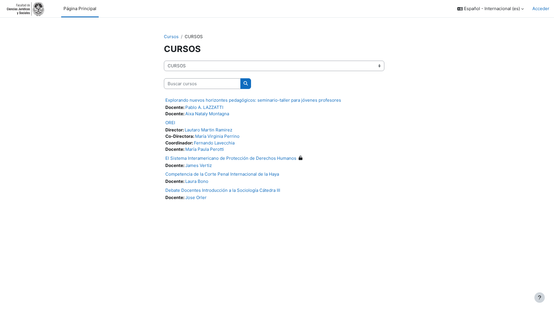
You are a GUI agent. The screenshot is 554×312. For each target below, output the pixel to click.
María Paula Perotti (204, 149)
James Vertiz (198, 165)
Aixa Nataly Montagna (207, 113)
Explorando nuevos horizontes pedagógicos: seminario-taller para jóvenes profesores (253, 100)
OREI (170, 122)
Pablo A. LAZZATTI (204, 107)
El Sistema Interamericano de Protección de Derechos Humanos (230, 158)
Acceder (540, 8)
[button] (490, 8)
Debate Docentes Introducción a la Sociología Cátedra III (222, 190)
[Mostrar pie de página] (539, 297)
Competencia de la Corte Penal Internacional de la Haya (222, 174)
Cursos (171, 36)
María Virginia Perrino (217, 136)
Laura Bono (196, 181)
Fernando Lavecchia (214, 143)
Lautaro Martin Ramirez (208, 130)
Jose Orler (196, 197)
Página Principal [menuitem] (79, 8)
